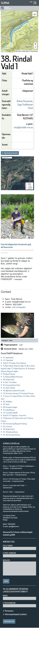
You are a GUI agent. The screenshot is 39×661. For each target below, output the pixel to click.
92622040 (11, 524)
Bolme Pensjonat (24, 101)
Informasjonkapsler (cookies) (16, 614)
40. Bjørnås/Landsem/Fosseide (14, 390)
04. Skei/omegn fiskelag (11, 435)
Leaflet (19, 51)
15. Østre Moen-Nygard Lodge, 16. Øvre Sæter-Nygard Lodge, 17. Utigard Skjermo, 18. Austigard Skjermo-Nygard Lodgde (18, 368)
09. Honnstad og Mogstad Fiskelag (15, 424)
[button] (34, 14)
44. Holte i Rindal (9, 388)
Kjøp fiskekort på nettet (11, 153)
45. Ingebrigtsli (8, 357)
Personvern (9, 611)
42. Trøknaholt (8, 360)
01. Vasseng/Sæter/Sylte (11, 385)
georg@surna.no (14, 526)
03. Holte (6, 404)
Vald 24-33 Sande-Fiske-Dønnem (14, 363)
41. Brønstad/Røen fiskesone (13, 377)
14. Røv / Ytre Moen (10, 382)
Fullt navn (7, 546)
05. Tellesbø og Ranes (10, 432)
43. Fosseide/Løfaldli (10, 413)
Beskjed (6, 560)
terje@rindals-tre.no (23, 127)
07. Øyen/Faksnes (9, 374)
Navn (5, 596)
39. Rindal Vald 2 (9, 429)
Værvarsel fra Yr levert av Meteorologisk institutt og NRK (17, 533)
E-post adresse (9, 553)
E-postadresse (9, 603)
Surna (5, 3)
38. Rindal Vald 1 (8, 379)
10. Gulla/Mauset (9, 410)
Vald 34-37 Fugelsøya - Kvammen (14, 415)
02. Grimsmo (7, 426)
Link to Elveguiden (18, 307)
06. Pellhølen (7, 402)
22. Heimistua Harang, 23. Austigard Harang (18, 393)
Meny (31, 2)
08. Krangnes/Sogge (10, 407)
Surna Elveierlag (11, 443)
